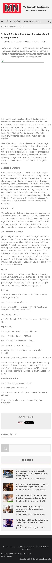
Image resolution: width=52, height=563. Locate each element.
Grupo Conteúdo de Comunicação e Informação (35, 559)
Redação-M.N (22, 479)
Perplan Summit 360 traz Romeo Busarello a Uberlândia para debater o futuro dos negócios (32, 522)
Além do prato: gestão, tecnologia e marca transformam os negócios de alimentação (31, 496)
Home (3, 26)
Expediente (26, 549)
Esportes (21, 546)
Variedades (30, 546)
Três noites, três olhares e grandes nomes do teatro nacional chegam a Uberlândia (32, 485)
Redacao (7, 41)
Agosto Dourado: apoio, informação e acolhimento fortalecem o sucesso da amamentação (29, 508)
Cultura (37, 41)
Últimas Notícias (42, 546)
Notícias (44, 41)
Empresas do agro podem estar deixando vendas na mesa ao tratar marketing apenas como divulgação (32, 473)
